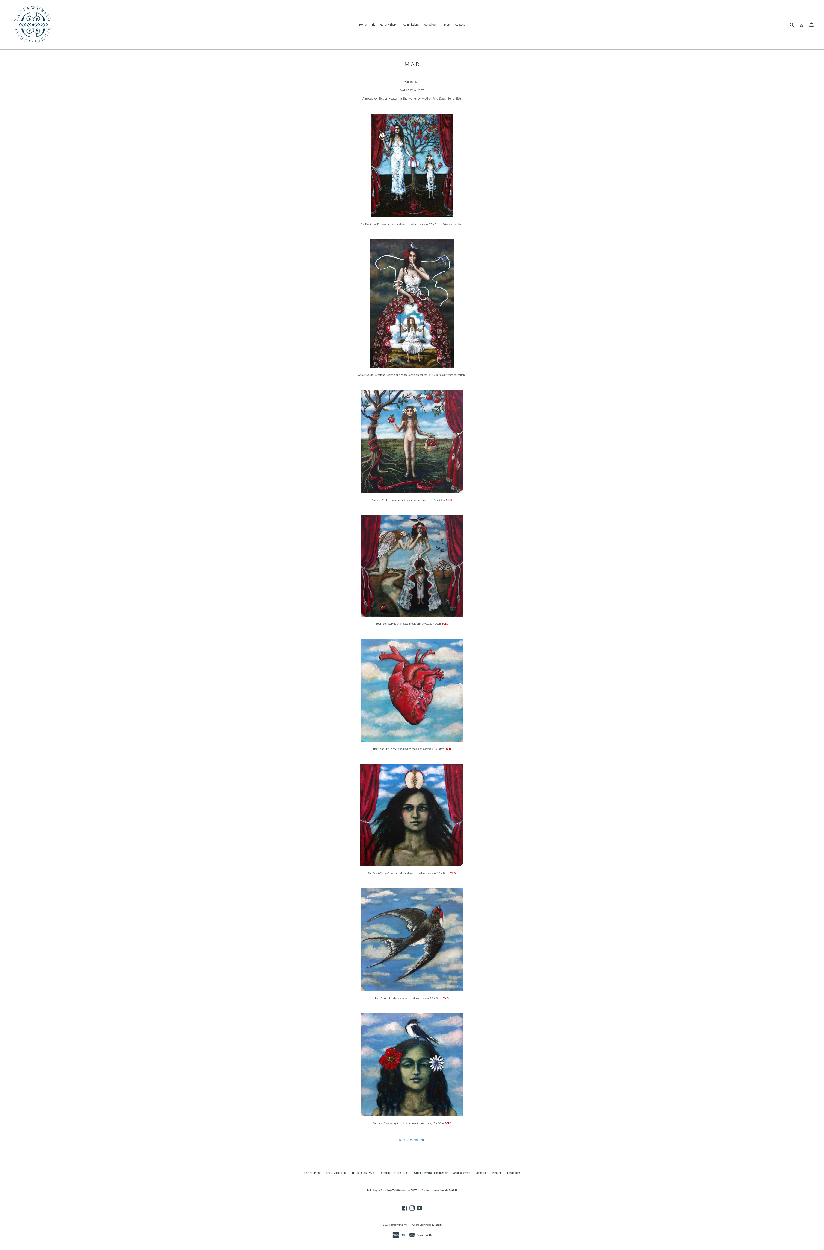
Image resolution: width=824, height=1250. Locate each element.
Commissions (411, 24)
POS (413, 1225)
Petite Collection (336, 1173)
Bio (373, 24)
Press (447, 24)
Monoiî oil (481, 1173)
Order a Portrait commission (431, 1173)
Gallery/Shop (390, 24)
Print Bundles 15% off (363, 1173)
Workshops (432, 24)
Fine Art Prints (312, 1173)
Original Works (461, 1173)
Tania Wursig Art (399, 1225)
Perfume (497, 1173)
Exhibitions (513, 1173)
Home (363, 24)
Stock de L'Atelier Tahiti (395, 1173)
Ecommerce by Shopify (431, 1225)
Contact (460, 24)
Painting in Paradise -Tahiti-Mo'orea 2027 (392, 1190)
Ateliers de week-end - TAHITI (439, 1190)
